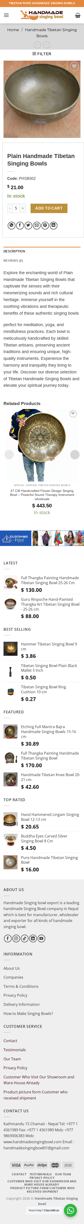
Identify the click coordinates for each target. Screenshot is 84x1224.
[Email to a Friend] (37, 225)
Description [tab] (14, 251)
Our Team (12, 1059)
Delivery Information (22, 1004)
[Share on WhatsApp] (11, 225)
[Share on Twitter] (28, 225)
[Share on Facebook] (20, 225)
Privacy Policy (15, 995)
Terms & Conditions (21, 986)
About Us (12, 968)
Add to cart (49, 208)
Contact (10, 1040)
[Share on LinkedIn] (53, 225)
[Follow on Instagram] (16, 938)
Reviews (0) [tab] (13, 260)
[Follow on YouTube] (41, 938)
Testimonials (15, 1049)
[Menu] (6, 15)
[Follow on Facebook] (8, 938)
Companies (13, 977)
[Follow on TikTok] (24, 938)
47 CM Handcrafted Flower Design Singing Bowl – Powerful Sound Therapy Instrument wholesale (42, 495)
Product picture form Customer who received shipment (36, 1095)
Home (13, 30)
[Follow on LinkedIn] (33, 938)
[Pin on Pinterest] (45, 225)
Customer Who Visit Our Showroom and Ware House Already (39, 1080)
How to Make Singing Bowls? (28, 1013)
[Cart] (77, 15)
